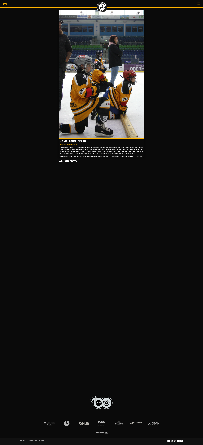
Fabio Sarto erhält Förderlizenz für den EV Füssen (84, 365)
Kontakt (41, 441)
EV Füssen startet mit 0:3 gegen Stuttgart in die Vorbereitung (89, 294)
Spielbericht (80, 225)
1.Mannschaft (72, 225)
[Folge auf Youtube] (181, 441)
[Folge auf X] (172, 441)
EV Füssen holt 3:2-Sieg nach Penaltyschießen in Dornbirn (88, 222)
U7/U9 (75, 144)
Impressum (23, 441)
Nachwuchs (70, 144)
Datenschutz (33, 441)
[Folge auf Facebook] (168, 441)
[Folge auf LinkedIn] (178, 441)
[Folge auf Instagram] (175, 441)
